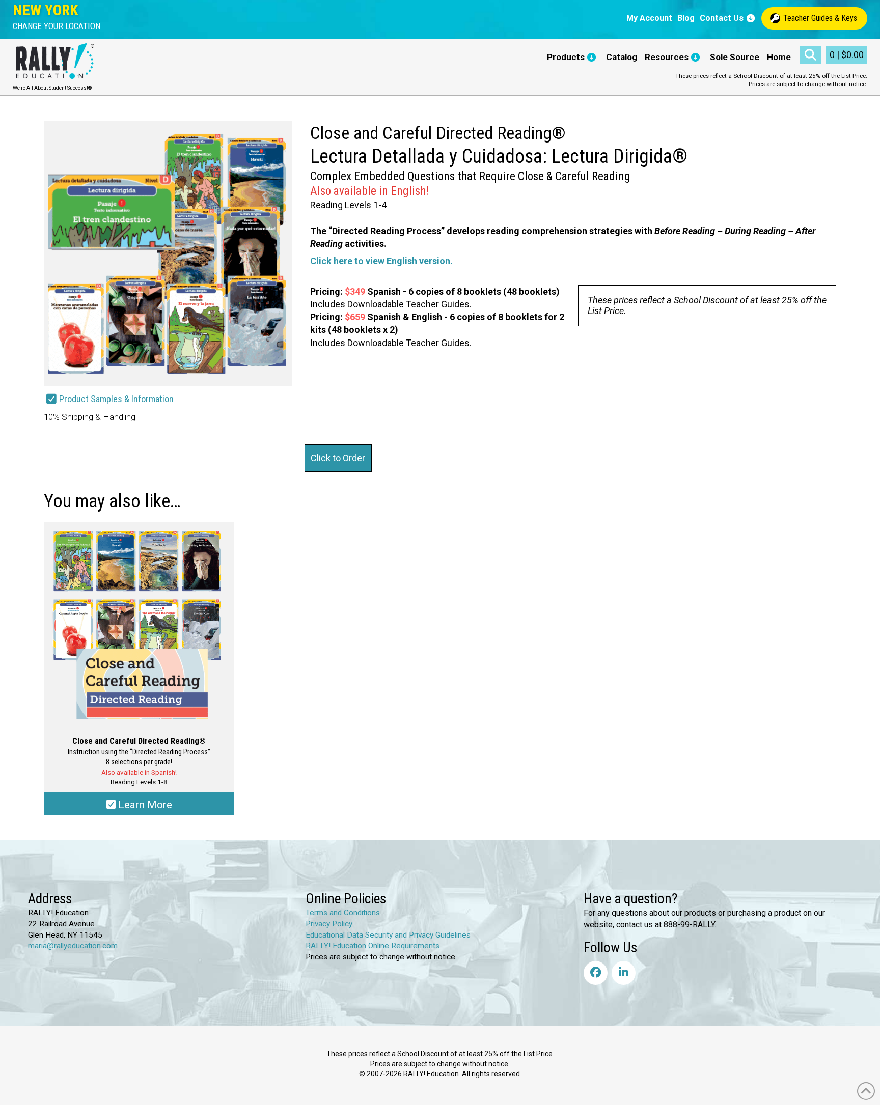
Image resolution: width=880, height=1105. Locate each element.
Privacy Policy (329, 923)
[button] (56, 26)
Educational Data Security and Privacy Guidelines (388, 935)
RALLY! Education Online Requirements (372, 945)
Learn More (144, 805)
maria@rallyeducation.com (73, 945)
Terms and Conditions (343, 912)
